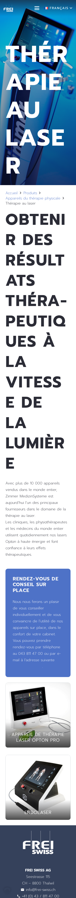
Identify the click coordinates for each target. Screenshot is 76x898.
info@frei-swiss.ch (27, 666)
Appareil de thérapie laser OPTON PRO (38, 737)
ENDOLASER (38, 812)
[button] (37, 8)
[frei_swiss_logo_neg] (8, 8)
